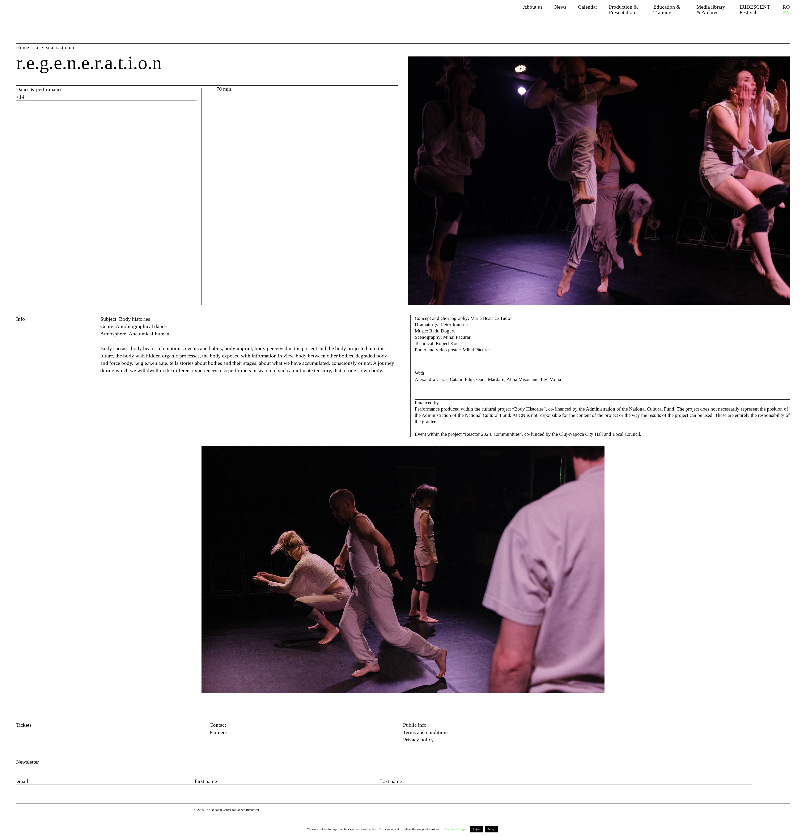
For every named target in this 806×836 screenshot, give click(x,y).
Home (22, 47)
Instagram (786, 726)
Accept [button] (491, 829)
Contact (217, 725)
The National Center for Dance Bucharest (56, 14)
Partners (218, 732)
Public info (415, 725)
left (58, 580)
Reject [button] (476, 829)
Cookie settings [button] (455, 829)
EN (786, 12)
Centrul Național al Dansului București (25, 815)
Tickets (23, 725)
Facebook (775, 726)
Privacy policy (418, 739)
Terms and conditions (426, 732)
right (785, 450)
